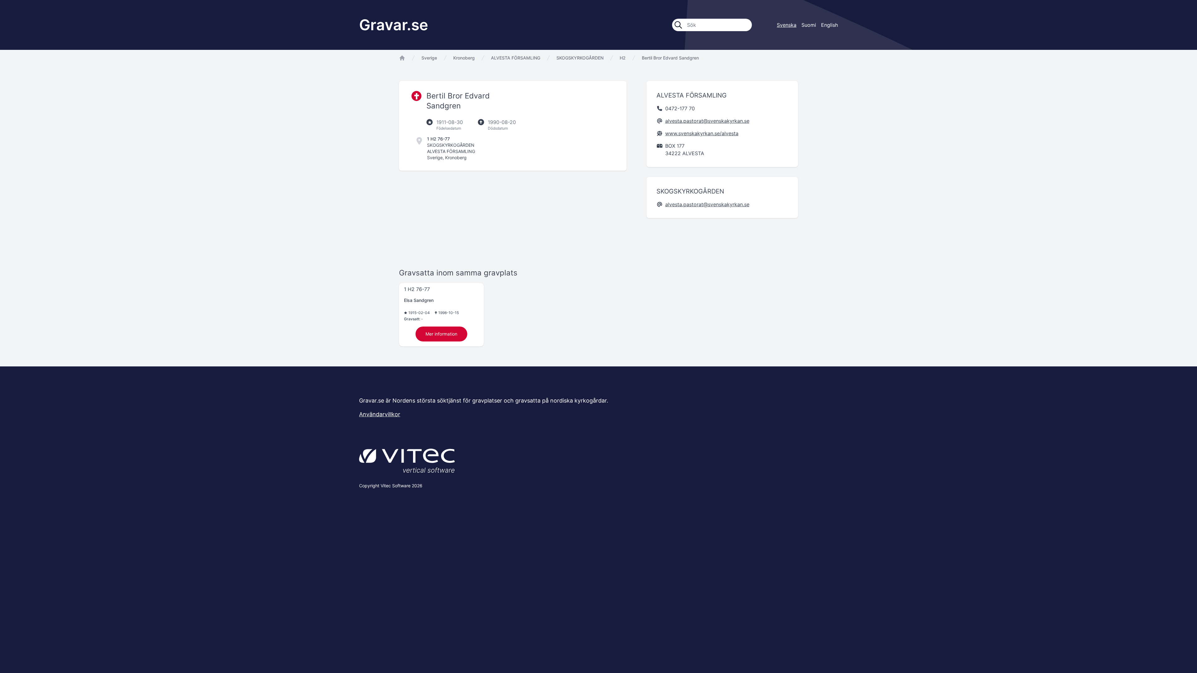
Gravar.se (393, 25)
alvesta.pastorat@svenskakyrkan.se (707, 121)
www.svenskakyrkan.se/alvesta (701, 133)
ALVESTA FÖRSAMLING (515, 57)
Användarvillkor (379, 414)
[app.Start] (402, 58)
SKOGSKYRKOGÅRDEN (579, 57)
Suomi (808, 25)
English (829, 25)
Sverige (429, 57)
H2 (623, 57)
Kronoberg (464, 57)
